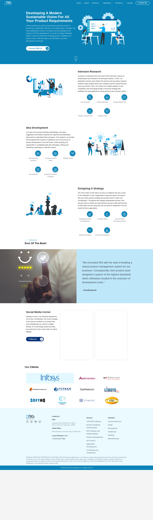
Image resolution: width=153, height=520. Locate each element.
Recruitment (111, 418)
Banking (110, 424)
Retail (109, 415)
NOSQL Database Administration (96, 415)
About (88, 3)
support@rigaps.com (58, 426)
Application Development (93, 427)
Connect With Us (34, 48)
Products (120, 3)
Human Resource (113, 412)
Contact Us (143, 3)
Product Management (93, 421)
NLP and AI (90, 424)
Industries (108, 3)
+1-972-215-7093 (72, 426)
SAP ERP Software (92, 412)
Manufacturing (112, 427)
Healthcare (111, 421)
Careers (131, 3)
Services (97, 3)
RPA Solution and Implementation (96, 418)
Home (80, 3)
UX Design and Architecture (94, 430)
